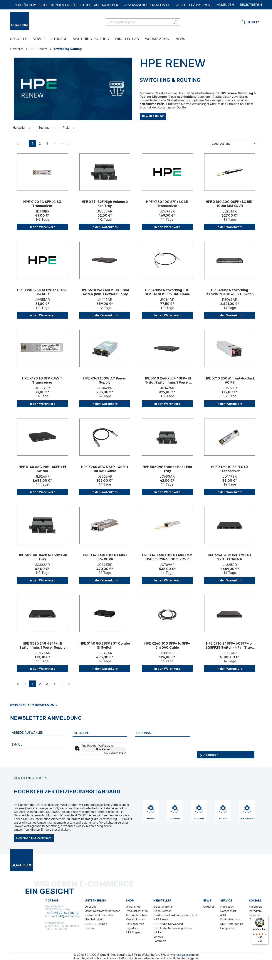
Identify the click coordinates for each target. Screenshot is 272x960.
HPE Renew (161, 919)
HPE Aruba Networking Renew (172, 928)
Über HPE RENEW (153, 116)
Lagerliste (132, 928)
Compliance (227, 928)
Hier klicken (103, 749)
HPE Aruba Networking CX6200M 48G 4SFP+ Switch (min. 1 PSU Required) (230, 292)
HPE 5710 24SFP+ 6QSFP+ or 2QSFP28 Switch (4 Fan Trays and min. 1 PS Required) (229, 645)
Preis (66, 127)
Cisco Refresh (162, 911)
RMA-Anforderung (231, 924)
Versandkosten (135, 919)
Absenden (210, 755)
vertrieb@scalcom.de (65, 916)
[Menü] (266, 918)
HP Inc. (157, 932)
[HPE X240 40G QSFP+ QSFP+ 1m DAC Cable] (105, 437)
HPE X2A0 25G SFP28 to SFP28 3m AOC (42, 292)
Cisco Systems (163, 906)
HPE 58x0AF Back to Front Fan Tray (42, 557)
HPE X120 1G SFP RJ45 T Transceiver (42, 380)
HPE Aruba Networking (168, 924)
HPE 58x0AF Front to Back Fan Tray (167, 469)
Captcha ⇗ (115, 753)
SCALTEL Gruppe (96, 924)
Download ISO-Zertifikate (33, 838)
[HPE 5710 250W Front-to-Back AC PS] (229, 348)
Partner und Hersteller (99, 915)
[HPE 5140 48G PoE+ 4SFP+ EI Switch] (42, 437)
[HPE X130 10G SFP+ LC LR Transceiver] (167, 172)
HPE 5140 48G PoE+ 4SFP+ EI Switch (42, 469)
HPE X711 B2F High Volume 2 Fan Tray (105, 204)
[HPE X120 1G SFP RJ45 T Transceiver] (42, 348)
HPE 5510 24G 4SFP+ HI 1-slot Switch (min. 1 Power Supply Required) (104, 292)
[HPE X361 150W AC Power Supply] (105, 348)
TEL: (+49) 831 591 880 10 (199, 5)
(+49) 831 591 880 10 (64, 912)
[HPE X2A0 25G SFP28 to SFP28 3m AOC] (42, 260)
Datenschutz (228, 911)
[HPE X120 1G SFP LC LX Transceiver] (229, 437)
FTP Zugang (133, 932)
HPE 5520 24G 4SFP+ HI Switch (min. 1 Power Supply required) (42, 645)
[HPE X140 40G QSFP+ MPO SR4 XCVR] (105, 525)
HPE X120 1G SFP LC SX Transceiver (42, 204)
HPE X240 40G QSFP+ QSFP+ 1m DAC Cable (105, 469)
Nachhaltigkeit (94, 919)
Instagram (255, 911)
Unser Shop (133, 906)
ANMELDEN (225, 4)
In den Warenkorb (42, 227)
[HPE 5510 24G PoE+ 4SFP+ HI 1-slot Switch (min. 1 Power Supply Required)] (167, 348)
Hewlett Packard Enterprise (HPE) (175, 915)
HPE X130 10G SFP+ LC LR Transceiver (167, 204)
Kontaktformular (230, 919)
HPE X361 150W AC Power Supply (104, 380)
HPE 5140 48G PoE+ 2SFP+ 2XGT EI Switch (229, 557)
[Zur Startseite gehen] (28, 21)
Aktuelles (209, 906)
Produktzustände (137, 911)
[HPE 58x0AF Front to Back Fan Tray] (167, 437)
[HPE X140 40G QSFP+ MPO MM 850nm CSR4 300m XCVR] (167, 525)
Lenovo (158, 936)
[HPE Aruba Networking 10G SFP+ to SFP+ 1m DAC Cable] (167, 260)
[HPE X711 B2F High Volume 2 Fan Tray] (105, 172)
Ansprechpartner (136, 915)
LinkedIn (254, 915)
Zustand (44, 127)
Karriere (90, 928)
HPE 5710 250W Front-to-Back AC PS (229, 380)
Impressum (227, 906)
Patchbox (159, 941)
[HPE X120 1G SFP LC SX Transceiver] (42, 172)
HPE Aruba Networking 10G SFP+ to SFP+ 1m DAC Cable (167, 292)
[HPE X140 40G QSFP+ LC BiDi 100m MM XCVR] (229, 172)
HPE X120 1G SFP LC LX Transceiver (230, 469)
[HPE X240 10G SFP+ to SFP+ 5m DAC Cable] (167, 613)
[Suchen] (175, 22)
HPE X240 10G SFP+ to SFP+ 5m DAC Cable (167, 645)
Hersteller (19, 127)
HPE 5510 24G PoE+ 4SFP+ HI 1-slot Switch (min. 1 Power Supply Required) (167, 380)
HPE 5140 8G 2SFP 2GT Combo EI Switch (105, 645)
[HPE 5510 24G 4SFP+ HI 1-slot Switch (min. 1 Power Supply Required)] (105, 260)
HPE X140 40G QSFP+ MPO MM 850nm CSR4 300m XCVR (167, 557)
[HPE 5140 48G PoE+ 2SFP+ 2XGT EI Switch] (229, 525)
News (207, 900)
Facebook (255, 906)
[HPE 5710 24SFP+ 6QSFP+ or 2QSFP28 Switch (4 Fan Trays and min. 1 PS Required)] (229, 613)
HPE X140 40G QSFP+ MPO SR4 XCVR (105, 557)
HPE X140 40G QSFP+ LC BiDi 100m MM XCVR (229, 204)
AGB (223, 915)
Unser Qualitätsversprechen (102, 911)
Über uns (90, 906)
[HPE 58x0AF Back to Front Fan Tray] (42, 525)
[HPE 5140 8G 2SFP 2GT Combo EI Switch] (105, 613)
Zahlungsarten (135, 924)
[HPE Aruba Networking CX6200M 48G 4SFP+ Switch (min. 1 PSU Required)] (229, 260)
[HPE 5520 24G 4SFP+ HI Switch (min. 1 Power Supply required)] (42, 613)
